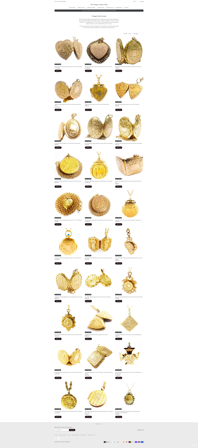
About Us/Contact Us (63, 434)
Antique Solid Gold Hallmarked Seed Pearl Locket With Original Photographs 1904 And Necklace (127, 412)
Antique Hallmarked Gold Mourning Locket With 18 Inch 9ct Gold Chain (68, 372)
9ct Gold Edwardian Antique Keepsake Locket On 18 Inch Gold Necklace (99, 143)
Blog (69, 434)
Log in (56, 1)
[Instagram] (141, 430)
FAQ (94, 434)
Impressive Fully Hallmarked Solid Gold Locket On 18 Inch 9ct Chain (68, 181)
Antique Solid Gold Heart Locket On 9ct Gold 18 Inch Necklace (97, 104)
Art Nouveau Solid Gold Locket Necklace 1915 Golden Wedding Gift (128, 334)
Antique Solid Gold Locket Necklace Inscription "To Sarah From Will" (68, 257)
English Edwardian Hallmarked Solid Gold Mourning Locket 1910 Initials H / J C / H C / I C (99, 412)
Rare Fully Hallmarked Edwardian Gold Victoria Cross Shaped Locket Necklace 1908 (128, 373)
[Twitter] (137, 430)
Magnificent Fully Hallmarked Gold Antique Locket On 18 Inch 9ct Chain (99, 220)
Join (59, 1)
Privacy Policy (83, 434)
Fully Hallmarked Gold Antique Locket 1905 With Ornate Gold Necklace (68, 411)
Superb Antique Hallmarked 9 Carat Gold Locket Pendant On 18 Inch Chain (128, 182)
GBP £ (134, 1)
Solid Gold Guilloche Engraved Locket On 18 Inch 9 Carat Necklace (98, 296)
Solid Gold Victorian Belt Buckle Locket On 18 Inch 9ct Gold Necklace (98, 257)
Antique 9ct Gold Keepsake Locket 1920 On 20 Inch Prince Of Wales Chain (68, 105)
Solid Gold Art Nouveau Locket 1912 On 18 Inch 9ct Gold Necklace (128, 220)
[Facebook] (139, 430)
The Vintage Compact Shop (99, 4)
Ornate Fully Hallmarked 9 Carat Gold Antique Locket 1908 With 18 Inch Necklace (99, 373)
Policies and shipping (75, 434)
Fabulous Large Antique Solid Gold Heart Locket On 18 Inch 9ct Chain (98, 66)
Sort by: (129, 33)
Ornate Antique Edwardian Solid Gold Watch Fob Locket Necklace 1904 (68, 334)
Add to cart (58, 70)
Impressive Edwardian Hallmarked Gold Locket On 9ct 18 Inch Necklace (129, 296)
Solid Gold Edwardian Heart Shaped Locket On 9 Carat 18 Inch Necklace (68, 66)
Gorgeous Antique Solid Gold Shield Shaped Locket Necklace (96, 334)
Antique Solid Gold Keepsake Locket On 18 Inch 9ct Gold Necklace (67, 143)
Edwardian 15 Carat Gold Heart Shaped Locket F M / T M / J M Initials (68, 220)
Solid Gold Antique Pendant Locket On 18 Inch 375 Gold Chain (127, 104)
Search (56, 434)
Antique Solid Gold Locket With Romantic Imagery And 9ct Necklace (128, 66)
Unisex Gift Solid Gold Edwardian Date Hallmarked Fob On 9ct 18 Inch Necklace (128, 258)
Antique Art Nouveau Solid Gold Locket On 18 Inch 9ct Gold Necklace (128, 143)
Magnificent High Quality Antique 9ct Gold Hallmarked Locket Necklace (98, 181)
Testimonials (90, 434)
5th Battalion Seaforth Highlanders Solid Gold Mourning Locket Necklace (68, 296)
